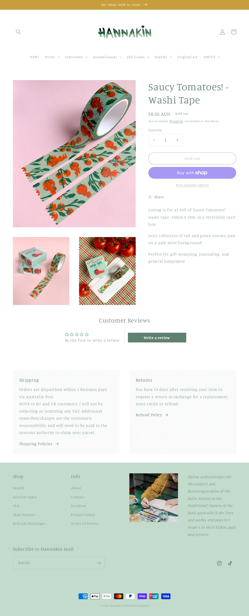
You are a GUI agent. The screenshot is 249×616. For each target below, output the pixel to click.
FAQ (16, 506)
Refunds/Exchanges (29, 523)
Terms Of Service (85, 523)
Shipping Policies (36, 443)
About (76, 488)
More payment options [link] (192, 185)
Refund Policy (149, 414)
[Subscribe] (98, 563)
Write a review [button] (157, 337)
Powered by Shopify (136, 605)
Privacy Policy (83, 515)
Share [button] (159, 197)
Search (18, 488)
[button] (18, 31)
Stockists (78, 506)
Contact (77, 497)
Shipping (176, 121)
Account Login (25, 497)
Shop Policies (24, 515)
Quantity (155, 130)
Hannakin (116, 605)
